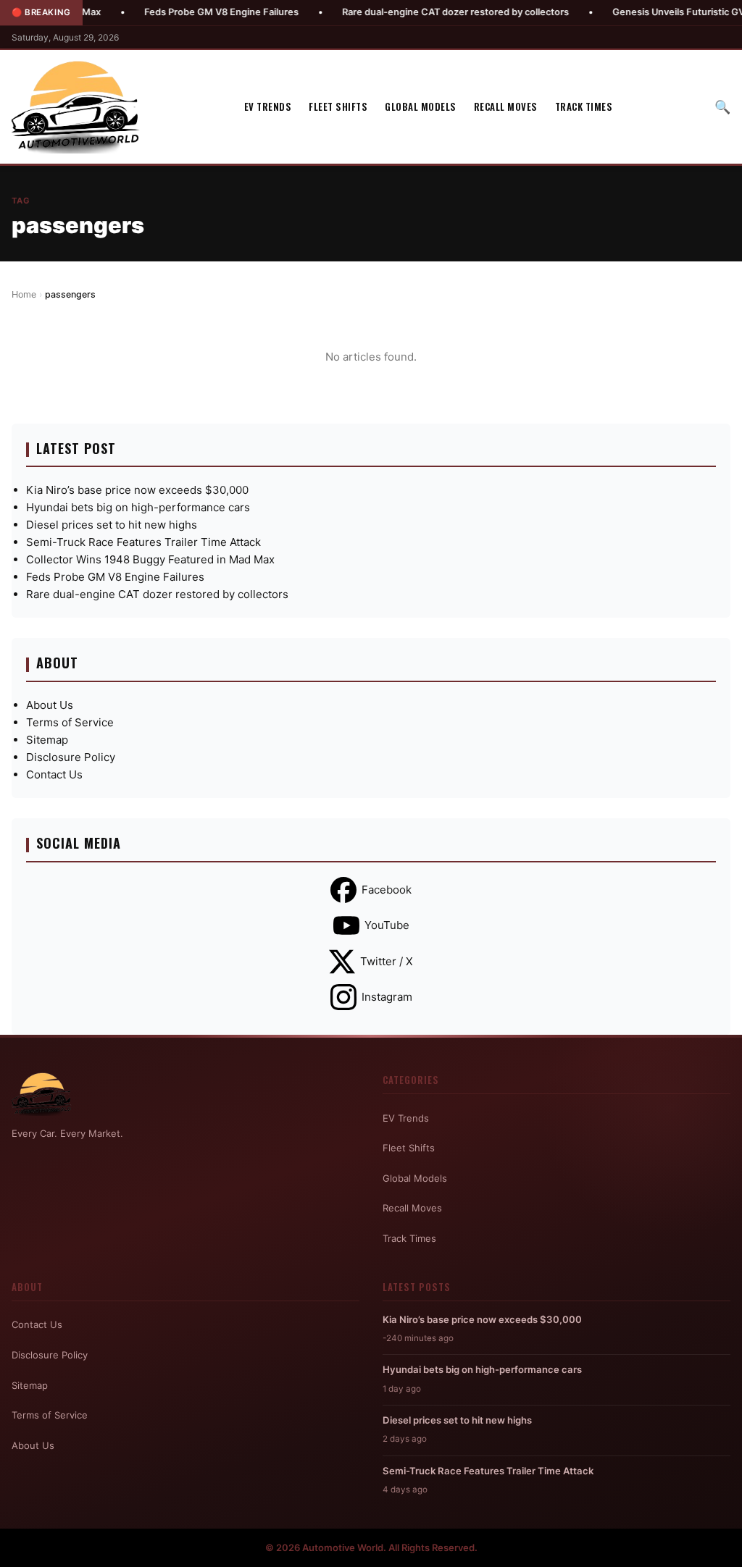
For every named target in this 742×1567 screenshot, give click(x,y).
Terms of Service (70, 722)
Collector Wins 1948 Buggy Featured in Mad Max (150, 559)
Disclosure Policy (70, 757)
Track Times (584, 106)
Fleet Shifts (338, 106)
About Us (49, 705)
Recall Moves (506, 106)
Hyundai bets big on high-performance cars (138, 507)
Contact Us (54, 774)
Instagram (387, 997)
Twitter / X (386, 961)
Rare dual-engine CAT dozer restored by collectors (423, 12)
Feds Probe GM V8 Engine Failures (189, 12)
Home (24, 294)
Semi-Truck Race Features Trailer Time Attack (143, 542)
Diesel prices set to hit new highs (111, 525)
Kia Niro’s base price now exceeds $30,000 (137, 490)
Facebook (387, 889)
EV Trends (268, 106)
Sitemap (47, 740)
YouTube (386, 925)
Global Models (421, 106)
